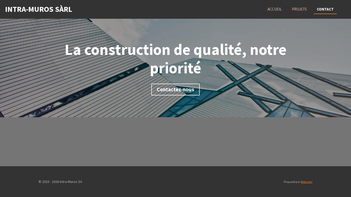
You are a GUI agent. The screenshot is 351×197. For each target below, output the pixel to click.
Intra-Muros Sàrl (38, 9)
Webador (306, 182)
